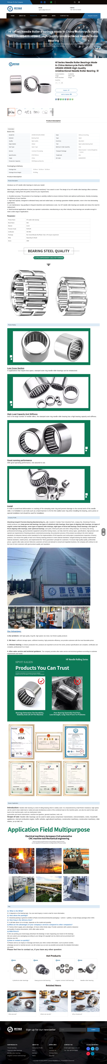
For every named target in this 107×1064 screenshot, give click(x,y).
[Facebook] (41, 2)
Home (51, 1048)
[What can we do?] (53, 1001)
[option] (20, 970)
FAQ (33, 1050)
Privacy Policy (53, 1053)
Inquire (65, 90)
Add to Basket (65, 94)
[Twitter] (48, 2)
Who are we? (13, 1014)
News (34, 1056)
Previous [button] (8, 971)
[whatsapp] (51, 2)
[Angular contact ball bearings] (64, 968)
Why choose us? (77, 1014)
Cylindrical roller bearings (20, 980)
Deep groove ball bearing (42, 980)
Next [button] (99, 971)
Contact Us (52, 1050)
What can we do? (45, 1014)
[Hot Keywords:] (74, 2)
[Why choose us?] (85, 1001)
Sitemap (51, 1056)
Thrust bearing (11, 1048)
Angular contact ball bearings (64, 980)
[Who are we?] (21, 1001)
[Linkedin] (44, 2)
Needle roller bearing (86, 980)
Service (34, 1053)
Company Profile (37, 1048)
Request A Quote (92, 16)
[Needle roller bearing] (87, 968)
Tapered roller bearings (14, 1050)
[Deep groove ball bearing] (42, 968)
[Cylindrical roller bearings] (20, 968)
